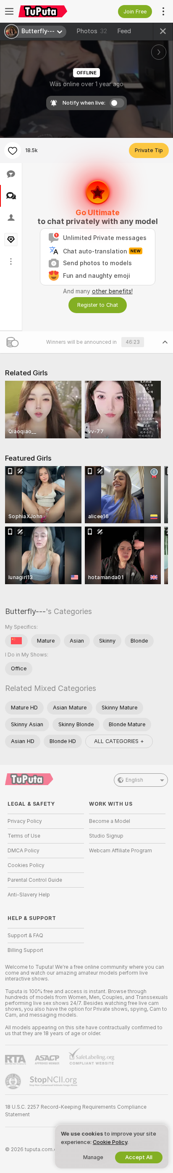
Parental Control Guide (35, 880)
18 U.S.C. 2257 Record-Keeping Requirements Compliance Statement (76, 1111)
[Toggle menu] (9, 11)
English (134, 780)
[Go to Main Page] (52, 11)
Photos (91, 31)
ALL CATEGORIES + (119, 741)
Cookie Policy (110, 1142)
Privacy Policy (25, 821)
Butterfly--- (25, 611)
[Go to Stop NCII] (54, 1081)
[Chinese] (16, 641)
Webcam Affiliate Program (120, 851)
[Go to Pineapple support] (14, 1081)
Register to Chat (97, 305)
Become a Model (109, 821)
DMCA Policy (23, 851)
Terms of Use (24, 836)
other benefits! (112, 291)
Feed (124, 31)
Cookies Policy (26, 865)
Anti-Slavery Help (29, 895)
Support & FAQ (25, 935)
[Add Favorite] (12, 150)
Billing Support (25, 950)
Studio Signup (106, 836)
